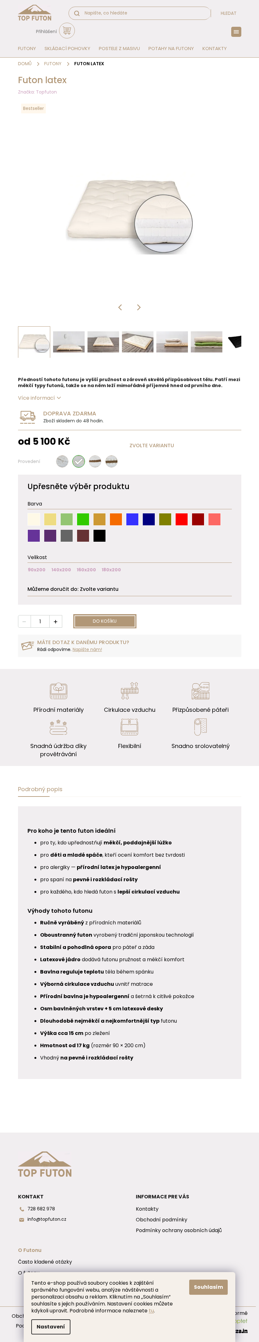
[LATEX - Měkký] (78, 461)
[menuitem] (25, 48)
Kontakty (147, 1209)
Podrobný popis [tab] (40, 789)
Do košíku (105, 621)
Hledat (229, 13)
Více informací (36, 398)
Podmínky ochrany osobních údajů (179, 1230)
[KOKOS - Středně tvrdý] (95, 461)
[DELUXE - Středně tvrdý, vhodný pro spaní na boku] (111, 461)
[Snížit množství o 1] (24, 621)
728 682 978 (41, 1209)
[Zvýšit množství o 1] (55, 621)
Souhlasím (208, 1287)
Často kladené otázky (45, 1262)
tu (151, 1310)
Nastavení (51, 1326)
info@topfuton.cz (46, 1219)
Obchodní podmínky (161, 1219)
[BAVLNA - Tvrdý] (62, 461)
